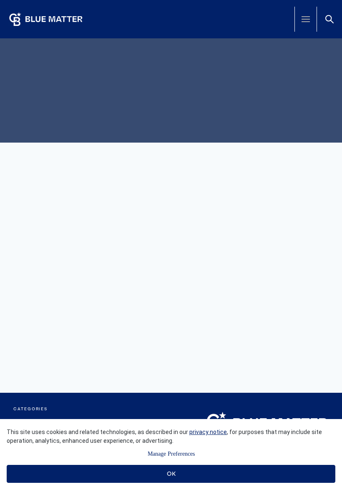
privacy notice (208, 432)
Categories (30, 409)
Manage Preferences (171, 454)
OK (171, 473)
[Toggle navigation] (306, 19)
